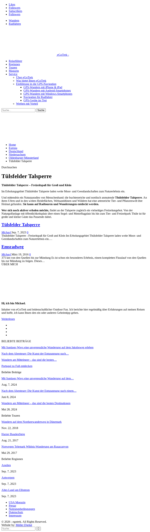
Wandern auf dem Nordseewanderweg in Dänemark (31, 421)
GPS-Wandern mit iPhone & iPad (42, 87)
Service (13, 74)
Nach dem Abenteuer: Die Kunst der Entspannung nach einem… (38, 390)
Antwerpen (7, 477)
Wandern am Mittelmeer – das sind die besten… (29, 359)
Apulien (6, 465)
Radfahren (15, 23)
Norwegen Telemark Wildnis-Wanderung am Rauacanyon (34, 446)
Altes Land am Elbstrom (15, 490)
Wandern (14, 20)
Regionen (14, 64)
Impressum (15, 515)
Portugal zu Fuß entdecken (16, 366)
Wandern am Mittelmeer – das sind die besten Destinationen (35, 403)
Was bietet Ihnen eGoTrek (31, 80)
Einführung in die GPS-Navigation (36, 84)
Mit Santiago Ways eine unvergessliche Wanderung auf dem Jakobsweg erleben (47, 347)
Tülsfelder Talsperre (20, 224)
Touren (13, 67)
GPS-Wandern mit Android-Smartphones (47, 90)
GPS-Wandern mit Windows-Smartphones (47, 93)
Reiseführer (15, 61)
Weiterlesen (8, 319)
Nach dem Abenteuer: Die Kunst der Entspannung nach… (35, 353)
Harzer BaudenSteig (13, 434)
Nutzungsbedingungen (22, 508)
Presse (12, 505)
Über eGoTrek (24, 77)
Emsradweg (12, 246)
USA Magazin (17, 502)
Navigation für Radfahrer (37, 97)
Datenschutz (16, 512)
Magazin (14, 70)
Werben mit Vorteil (27, 103)
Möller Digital (24, 525)
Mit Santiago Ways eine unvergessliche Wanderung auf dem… (37, 378)
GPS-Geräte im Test (35, 100)
